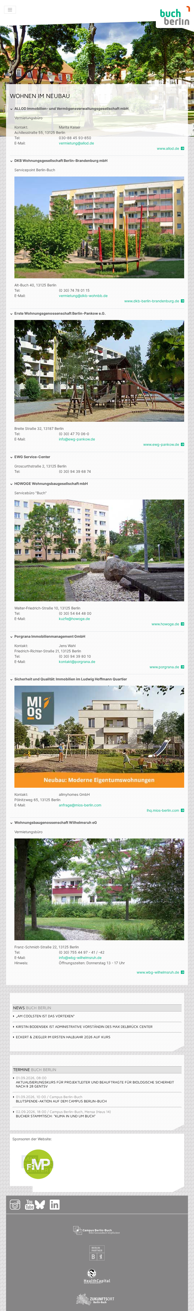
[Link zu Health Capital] (97, 1276)
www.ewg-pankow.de (161, 444)
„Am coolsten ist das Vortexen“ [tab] (45, 1016)
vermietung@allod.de (76, 143)
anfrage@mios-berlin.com (80, 805)
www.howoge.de (165, 624)
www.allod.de (168, 148)
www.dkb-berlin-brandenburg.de (151, 301)
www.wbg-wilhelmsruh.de (158, 972)
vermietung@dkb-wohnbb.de (83, 295)
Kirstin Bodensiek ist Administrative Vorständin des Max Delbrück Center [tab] (84, 1026)
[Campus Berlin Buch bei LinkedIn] (61, 1204)
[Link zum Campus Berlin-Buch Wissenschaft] (97, 1229)
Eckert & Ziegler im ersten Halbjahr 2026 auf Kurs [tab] (63, 1037)
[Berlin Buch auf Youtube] (29, 1204)
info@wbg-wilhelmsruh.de (80, 957)
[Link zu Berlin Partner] (97, 1253)
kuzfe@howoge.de (74, 618)
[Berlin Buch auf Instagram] (17, 1204)
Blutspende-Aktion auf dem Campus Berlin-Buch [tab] (61, 1099)
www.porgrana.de (164, 667)
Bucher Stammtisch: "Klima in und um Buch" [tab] (63, 1113)
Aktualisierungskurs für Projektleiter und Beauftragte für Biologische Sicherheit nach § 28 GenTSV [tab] (95, 1082)
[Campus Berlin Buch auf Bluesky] (42, 1204)
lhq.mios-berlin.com (163, 810)
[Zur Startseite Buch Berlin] (173, 17)
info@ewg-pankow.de (77, 439)
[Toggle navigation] (10, 10)
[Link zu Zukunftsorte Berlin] (97, 1299)
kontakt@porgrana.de (77, 661)
